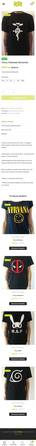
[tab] (18, 122)
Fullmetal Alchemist (13, 113)
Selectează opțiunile (18, 248)
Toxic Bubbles (18, 432)
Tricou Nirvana (18, 240)
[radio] (3, 80)
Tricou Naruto (18, 406)
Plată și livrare (7, 121)
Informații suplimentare (11, 125)
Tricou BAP (18, 351)
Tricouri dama (15, 237)
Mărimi (4, 134)
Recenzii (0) (6, 130)
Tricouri (21, 111)
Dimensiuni (5, 77)
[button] (3, 3)
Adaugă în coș (20, 98)
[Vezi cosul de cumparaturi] (31, 4)
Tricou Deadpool (18, 295)
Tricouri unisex (13, 111)
